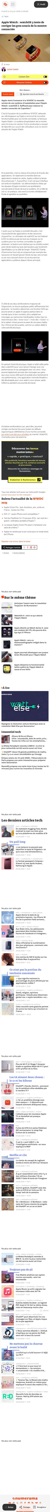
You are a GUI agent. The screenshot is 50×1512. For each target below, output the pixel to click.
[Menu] (12, 4)
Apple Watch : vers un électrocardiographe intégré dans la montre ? (30, 642)
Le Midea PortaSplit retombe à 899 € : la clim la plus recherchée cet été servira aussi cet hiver (22, 747)
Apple (6, 553)
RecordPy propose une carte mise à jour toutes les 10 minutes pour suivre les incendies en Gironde (25, 767)
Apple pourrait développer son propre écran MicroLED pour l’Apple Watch (31, 653)
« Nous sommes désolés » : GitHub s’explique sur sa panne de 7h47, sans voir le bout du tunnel (31, 1333)
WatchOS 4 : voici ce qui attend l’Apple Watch (28, 616)
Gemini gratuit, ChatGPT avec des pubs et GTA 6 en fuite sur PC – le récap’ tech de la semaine (31, 1190)
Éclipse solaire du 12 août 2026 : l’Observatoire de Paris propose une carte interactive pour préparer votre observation (23, 760)
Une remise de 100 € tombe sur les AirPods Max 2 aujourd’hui (31, 958)
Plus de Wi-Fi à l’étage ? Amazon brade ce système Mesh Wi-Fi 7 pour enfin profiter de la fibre (32, 1066)
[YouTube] (9, 1503)
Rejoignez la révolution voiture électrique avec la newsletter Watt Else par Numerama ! (23, 725)
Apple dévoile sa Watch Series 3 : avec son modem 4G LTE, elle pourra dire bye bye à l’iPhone (31, 630)
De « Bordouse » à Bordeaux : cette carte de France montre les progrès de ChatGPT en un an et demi (31, 1204)
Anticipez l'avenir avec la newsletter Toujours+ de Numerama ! (30, 604)
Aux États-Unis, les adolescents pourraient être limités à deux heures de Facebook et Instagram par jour (31, 931)
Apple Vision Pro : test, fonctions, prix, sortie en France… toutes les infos (24, 508)
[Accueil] (5, 4)
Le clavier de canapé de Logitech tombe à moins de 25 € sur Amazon (32, 1161)
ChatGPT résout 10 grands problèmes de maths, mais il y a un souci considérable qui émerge (23, 753)
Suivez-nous (8, 94)
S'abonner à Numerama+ (23, 479)
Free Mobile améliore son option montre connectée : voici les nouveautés (30, 1277)
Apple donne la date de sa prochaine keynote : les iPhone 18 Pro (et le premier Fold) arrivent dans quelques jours (31, 917)
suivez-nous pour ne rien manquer (15, 494)
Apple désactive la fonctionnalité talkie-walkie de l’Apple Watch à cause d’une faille (29, 667)
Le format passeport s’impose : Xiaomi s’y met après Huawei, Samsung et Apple (29, 863)
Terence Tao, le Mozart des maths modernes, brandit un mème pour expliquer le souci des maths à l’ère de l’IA (32, 1382)
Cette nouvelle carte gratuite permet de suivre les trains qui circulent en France (32, 1008)
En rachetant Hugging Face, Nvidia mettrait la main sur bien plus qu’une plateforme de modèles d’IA (31, 831)
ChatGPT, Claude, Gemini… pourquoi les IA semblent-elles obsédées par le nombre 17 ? (32, 1088)
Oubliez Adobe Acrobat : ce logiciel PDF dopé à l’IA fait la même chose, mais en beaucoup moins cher (31, 1305)
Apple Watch (19, 553)
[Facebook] (25, 1503)
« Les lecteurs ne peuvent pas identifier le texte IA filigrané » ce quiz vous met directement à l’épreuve (31, 849)
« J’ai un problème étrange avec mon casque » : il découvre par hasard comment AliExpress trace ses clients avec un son (31, 1102)
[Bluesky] (36, 1503)
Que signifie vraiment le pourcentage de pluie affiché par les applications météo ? (32, 980)
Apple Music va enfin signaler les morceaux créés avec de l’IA (31, 1290)
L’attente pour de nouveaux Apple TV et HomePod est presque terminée (31, 1116)
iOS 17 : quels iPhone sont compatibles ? (21, 514)
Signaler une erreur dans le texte (15, 541)
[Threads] (40, 1503)
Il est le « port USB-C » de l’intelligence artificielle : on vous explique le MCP (31, 1144)
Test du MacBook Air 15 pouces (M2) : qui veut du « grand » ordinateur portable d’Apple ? (26, 519)
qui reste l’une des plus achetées (15, 434)
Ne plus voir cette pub (11, 591)
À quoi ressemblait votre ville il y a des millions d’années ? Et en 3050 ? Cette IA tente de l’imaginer (31, 1176)
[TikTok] (13, 1503)
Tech (6, 16)
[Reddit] (28, 1503)
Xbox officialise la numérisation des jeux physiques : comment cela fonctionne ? (31, 945)
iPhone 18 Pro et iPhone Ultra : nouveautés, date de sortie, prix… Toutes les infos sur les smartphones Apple (29, 738)
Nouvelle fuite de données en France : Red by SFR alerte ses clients (29, 1396)
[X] (17, 1503)
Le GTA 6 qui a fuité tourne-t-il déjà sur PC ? (32, 1353)
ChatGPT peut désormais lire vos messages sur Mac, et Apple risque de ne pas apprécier (31, 1319)
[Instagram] (21, 1503)
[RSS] (32, 1503)
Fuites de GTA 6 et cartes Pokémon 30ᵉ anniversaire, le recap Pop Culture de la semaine (31, 1130)
